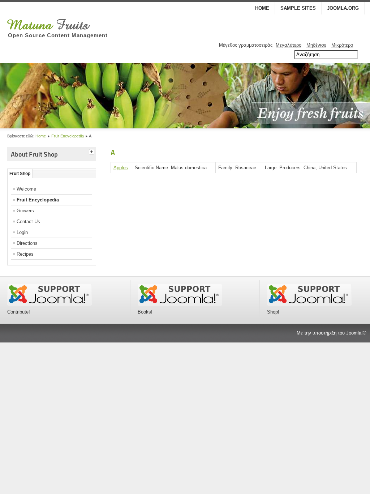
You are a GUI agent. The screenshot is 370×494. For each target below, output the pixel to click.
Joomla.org (343, 8)
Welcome (26, 189)
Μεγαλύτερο (288, 45)
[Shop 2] (309, 304)
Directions (27, 243)
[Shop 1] (180, 304)
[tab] (92, 150)
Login (22, 232)
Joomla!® (356, 333)
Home (262, 8)
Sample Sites (298, 8)
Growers (25, 210)
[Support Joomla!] (49, 304)
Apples (120, 167)
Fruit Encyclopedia (67, 136)
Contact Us (28, 221)
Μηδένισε (316, 45)
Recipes (25, 254)
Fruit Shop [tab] (19, 173)
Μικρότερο (342, 45)
